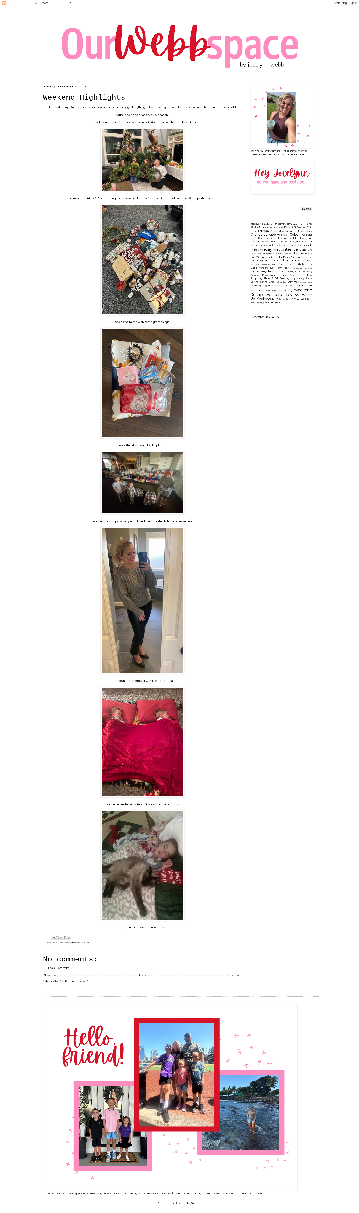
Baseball (301, 227)
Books (284, 230)
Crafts (254, 238)
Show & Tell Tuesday (276, 278)
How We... (256, 257)
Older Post (234, 974)
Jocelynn (296, 257)
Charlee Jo (259, 234)
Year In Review (273, 302)
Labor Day (307, 257)
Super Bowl (306, 282)
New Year (282, 267)
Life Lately (291, 260)
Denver (255, 241)
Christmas (275, 234)
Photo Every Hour (290, 271)
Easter (284, 241)
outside (308, 268)
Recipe (283, 274)
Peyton (273, 271)
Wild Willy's (282, 299)
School (308, 274)
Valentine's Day (273, 290)
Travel (299, 285)
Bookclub (275, 231)
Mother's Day (266, 267)
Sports (309, 278)
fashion (282, 245)
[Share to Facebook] (65, 938)
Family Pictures (269, 245)
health (287, 254)
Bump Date (295, 230)
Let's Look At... (260, 260)
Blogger (195, 1203)
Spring (255, 281)
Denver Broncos (270, 241)
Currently (263, 238)
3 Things (306, 223)
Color (285, 235)
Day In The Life (287, 237)
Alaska (254, 227)
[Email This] (53, 938)
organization (296, 268)
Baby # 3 (290, 227)
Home (142, 974)
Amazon (264, 227)
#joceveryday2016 (261, 223)
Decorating (305, 237)
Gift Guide (300, 249)
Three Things (275, 285)
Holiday (298, 253)
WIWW (295, 299)
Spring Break (267, 282)
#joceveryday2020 (286, 223)
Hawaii (279, 253)
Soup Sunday (297, 278)
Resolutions (295, 275)
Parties (255, 271)
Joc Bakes (284, 257)
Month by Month (290, 264)
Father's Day (294, 245)
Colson (295, 234)
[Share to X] (61, 938)
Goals (259, 253)
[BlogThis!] (57, 938)
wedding (288, 290)
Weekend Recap (61, 942)
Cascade (308, 231)
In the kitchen (270, 257)
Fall (310, 241)
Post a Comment (58, 967)
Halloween (268, 253)
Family (255, 245)
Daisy (272, 238)
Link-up (306, 260)
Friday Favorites (276, 249)
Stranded (281, 282)
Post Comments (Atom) (73, 980)
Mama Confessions (260, 264)
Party (263, 271)
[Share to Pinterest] (69, 938)
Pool (304, 271)
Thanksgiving (259, 285)
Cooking (307, 234)
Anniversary (276, 227)
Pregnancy (268, 274)
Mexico (274, 264)
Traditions (288, 285)
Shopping (256, 278)
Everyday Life (298, 241)
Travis (308, 285)
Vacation (257, 290)
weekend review (80, 942)
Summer (293, 281)
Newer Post (51, 974)
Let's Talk (276, 260)
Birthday (263, 231)
